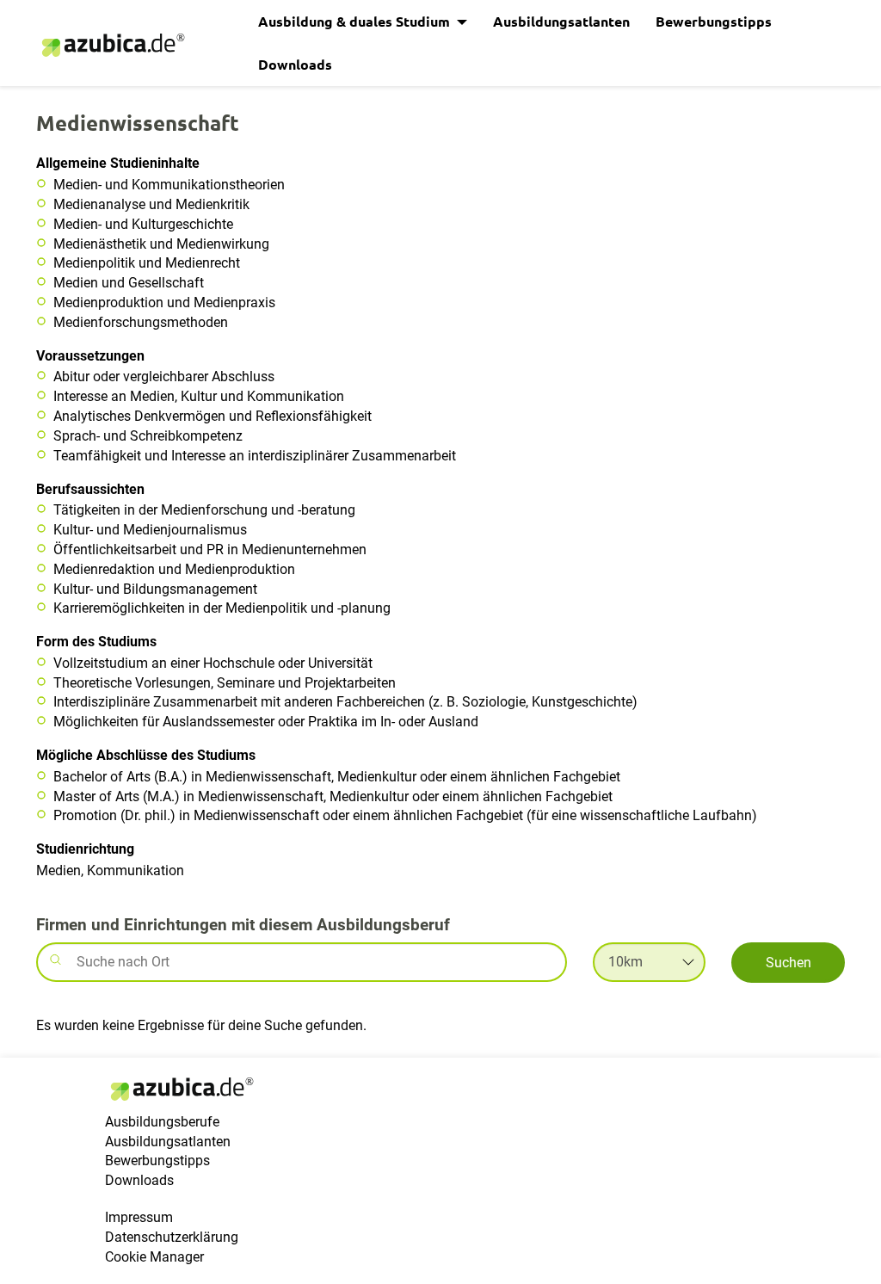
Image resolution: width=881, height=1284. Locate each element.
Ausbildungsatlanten (561, 21)
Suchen (788, 962)
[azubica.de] (112, 45)
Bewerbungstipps (714, 21)
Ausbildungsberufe (162, 1122)
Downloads (295, 64)
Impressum (139, 1217)
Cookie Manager (154, 1257)
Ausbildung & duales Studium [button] (355, 21)
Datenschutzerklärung (171, 1237)
